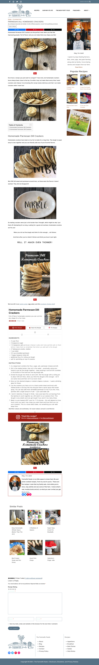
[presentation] (17, 517)
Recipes (36, 10)
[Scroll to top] (95, 659)
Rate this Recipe (36, 327)
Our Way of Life (47, 10)
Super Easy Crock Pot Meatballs (51, 530)
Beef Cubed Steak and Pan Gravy (16, 560)
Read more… (26, 492)
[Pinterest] (13, 1)
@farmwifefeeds (32, 418)
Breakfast (70, 644)
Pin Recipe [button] (54, 327)
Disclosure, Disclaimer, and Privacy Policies (63, 662)
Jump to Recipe (12, 26)
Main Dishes (71, 646)
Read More (78, 67)
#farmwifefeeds (48, 418)
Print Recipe (18, 327)
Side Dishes (71, 651)
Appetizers (71, 641)
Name (11, 619)
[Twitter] (17, 1)
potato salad (23, 304)
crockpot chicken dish (47, 304)
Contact (41, 649)
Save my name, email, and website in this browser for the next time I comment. (34, 624)
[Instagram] (20, 1)
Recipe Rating (12, 587)
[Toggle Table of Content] (29, 125)
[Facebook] (9, 1)
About (41, 641)
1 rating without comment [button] (33, 578)
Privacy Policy (43, 651)
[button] (9, 321)
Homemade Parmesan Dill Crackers (20, 127)
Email (39, 619)
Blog (40, 644)
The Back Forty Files (63, 10)
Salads (69, 649)
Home (9, 19)
